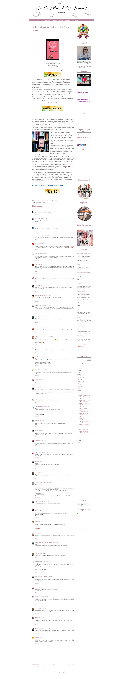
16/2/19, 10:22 (40, 430)
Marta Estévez (38, 253)
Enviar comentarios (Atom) (42, 666)
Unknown (37, 637)
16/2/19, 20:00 (46, 501)
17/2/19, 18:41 (46, 561)
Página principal (48, 20)
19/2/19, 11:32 (45, 608)
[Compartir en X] (54, 200)
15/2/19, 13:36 (40, 285)
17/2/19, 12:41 (55, 542)
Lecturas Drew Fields (39, 501)
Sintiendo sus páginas (39, 406)
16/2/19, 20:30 (47, 508)
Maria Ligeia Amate (39, 608)
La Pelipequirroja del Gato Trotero (42, 336)
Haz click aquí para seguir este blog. (84, 137)
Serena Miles (37, 440)
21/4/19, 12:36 (47, 628)
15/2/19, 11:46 (39, 227)
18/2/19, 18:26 (45, 596)
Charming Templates (64, 672)
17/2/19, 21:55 (50, 576)
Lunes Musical (81, 398)
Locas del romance (38, 369)
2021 (78, 370)
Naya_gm (37, 461)
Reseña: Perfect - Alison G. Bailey (83, 299)
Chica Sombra (38, 210)
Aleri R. (36, 617)
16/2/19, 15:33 (41, 461)
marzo (79, 392)
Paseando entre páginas (39, 628)
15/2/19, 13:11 (44, 276)
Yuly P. (36, 533)
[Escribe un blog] (52, 200)
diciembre (80, 375)
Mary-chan (37, 420)
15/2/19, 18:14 (40, 316)
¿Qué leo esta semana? (83, 408)
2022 (78, 368)
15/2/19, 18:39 (51, 336)
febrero (79, 393)
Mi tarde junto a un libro (40, 305)
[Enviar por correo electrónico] (51, 200)
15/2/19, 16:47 (48, 305)
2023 (78, 367)
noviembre (80, 377)
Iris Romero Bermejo (39, 202)
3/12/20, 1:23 (41, 637)
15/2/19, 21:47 (45, 369)
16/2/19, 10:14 (42, 420)
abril (79, 390)
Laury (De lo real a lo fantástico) (41, 576)
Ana (36, 387)
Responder (37, 214)
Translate (85, 505)
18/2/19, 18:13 (40, 587)
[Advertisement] (84, 351)
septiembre (80, 381)
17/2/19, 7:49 (40, 533)
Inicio (54, 664)
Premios (76, 20)
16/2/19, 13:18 (43, 440)
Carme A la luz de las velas (40, 482)
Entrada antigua (71, 664)
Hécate (36, 430)
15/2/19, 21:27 (44, 356)
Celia (36, 264)
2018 (78, 437)
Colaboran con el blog (69, 20)
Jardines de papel (38, 276)
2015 (78, 442)
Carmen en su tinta (39, 596)
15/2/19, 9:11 (43, 210)
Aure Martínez (38, 243)
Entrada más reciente (36, 664)
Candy (36, 285)
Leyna (36, 316)
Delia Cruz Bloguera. (39, 561)
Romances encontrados (39, 508)
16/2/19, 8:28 (46, 406)
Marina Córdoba (38, 328)
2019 (78, 374)
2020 (78, 372)
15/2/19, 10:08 (44, 218)
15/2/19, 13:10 (40, 264)
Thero (36, 472)
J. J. (36, 587)
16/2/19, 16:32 (48, 482)
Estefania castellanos (83, 344)
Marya (36, 379)
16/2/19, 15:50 (40, 472)
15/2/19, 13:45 (48, 295)
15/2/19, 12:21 (43, 243)
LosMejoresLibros (38, 452)
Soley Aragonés (38, 218)
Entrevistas (55, 20)
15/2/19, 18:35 (44, 328)
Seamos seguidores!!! (81, 291)
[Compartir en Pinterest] (56, 200)
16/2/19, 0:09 (40, 379)
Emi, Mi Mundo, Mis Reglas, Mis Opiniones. (43, 542)
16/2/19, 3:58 (39, 387)
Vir (35, 227)
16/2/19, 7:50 (49, 399)
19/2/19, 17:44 (41, 617)
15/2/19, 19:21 (45, 348)
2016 (78, 440)
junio (79, 386)
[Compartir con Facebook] (55, 200)
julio (79, 384)
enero (79, 434)
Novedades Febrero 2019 (83, 429)
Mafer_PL (37, 553)
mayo (79, 388)
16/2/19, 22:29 (40, 521)
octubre (79, 379)
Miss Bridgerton (38, 356)
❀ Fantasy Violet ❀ (38, 526)
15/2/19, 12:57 (43, 253)
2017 (78, 438)
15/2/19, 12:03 (46, 235)
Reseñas (61, 20)
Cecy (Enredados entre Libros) (41, 399)
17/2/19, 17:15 (42, 553)
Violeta (36, 521)
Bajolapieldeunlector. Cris (40, 295)
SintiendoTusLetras (39, 348)
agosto (79, 383)
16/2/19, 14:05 (45, 452)
